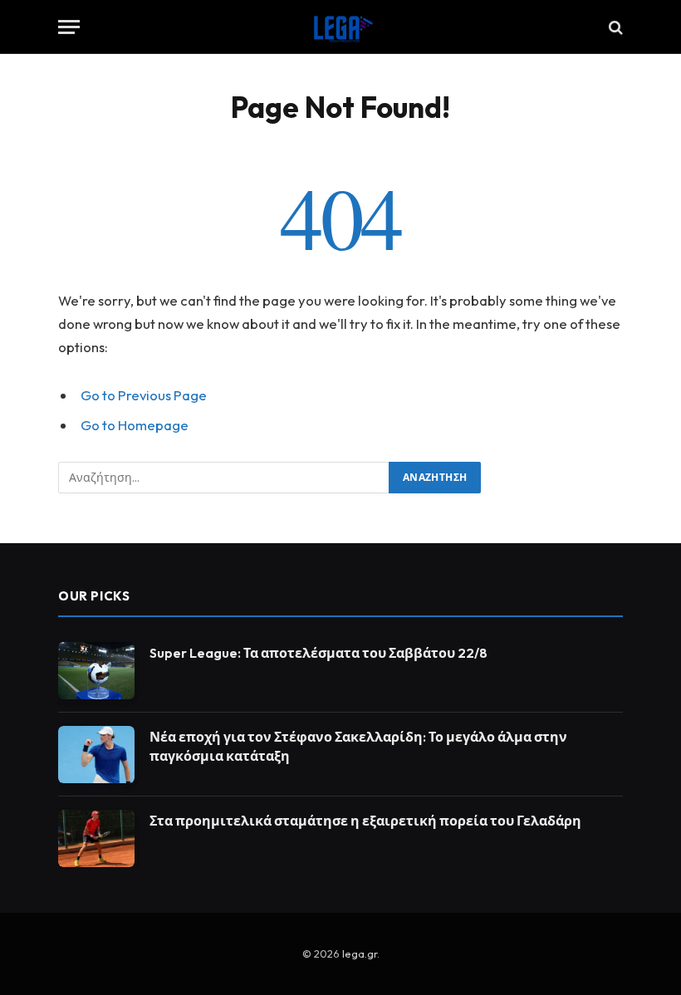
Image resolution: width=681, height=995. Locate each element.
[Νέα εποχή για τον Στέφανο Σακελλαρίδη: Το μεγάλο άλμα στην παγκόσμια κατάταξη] (96, 754)
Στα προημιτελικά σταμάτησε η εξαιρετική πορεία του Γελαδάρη (365, 820)
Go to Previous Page (144, 395)
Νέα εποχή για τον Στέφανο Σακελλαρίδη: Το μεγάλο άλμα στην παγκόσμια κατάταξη (358, 746)
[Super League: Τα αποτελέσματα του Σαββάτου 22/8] (96, 670)
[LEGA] (340, 27)
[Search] (614, 27)
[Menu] (69, 27)
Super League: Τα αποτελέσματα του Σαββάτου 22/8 (318, 653)
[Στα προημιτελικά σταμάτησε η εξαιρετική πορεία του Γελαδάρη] (96, 838)
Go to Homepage (135, 425)
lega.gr (359, 953)
